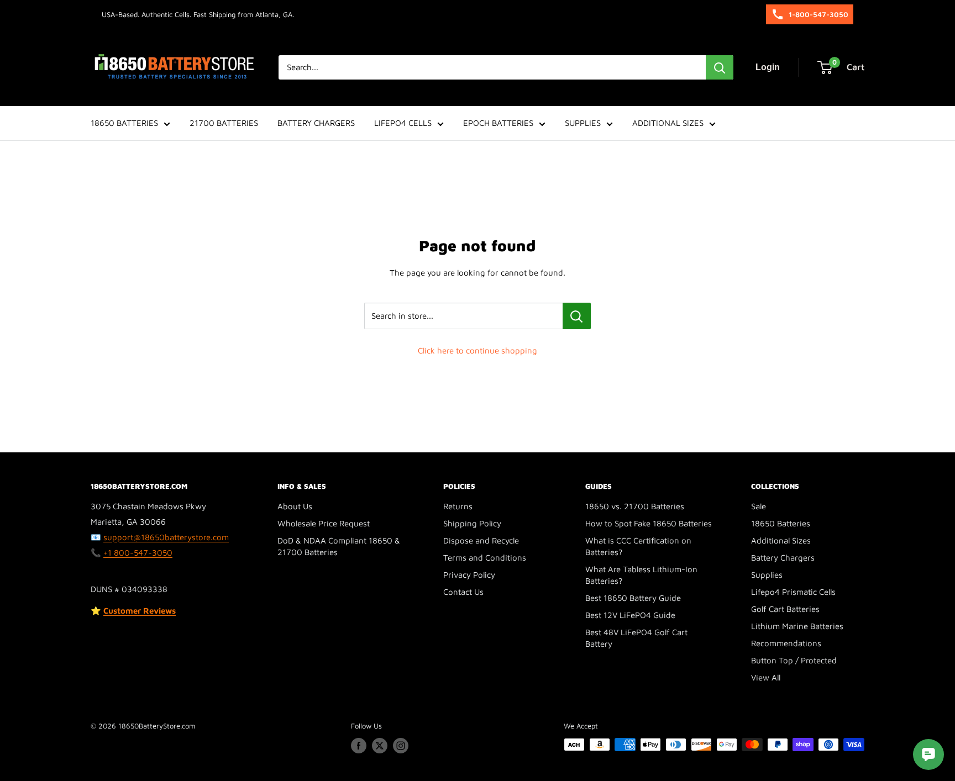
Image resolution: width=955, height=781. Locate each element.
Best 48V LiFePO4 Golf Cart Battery (636, 637)
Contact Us (463, 592)
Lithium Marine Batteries (797, 626)
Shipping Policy (472, 523)
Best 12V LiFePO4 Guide (630, 615)
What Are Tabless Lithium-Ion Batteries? (641, 574)
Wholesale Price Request (323, 523)
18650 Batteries (780, 523)
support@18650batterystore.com (166, 537)
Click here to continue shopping (477, 350)
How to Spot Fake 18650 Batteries (648, 523)
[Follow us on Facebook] (358, 745)
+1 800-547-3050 (137, 552)
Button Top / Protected (794, 660)
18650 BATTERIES (124, 123)
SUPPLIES (583, 123)
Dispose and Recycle (481, 540)
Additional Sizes (781, 540)
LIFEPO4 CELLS (403, 123)
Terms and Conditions (484, 557)
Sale (758, 506)
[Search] (719, 67)
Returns (458, 506)
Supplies (767, 574)
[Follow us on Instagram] (400, 745)
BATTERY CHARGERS (316, 123)
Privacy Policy (469, 574)
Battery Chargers (783, 557)
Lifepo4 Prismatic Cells (793, 592)
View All (765, 677)
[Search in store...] (577, 316)
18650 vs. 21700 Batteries (634, 506)
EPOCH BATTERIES (498, 123)
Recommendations (786, 643)
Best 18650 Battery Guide (633, 598)
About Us (294, 506)
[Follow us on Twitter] (379, 745)
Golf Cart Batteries (785, 609)
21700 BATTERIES (224, 123)
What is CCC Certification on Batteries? (638, 546)
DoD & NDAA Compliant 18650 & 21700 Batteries (338, 546)
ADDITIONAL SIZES (668, 123)
